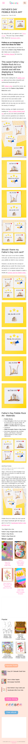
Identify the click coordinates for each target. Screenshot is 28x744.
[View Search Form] (24, 3)
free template (17, 471)
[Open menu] (4, 3)
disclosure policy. (16, 38)
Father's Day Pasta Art (8, 536)
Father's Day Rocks (8, 534)
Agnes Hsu (5, 15)
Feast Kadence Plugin (13, 741)
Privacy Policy (14, 742)
